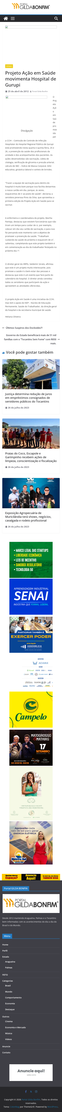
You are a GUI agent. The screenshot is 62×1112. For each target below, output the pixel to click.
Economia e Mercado (15, 1027)
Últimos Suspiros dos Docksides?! (24, 327)
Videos (8, 1039)
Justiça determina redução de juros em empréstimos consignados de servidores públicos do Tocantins (28, 397)
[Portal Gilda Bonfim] (5, 18)
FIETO (5, 974)
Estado (9, 66)
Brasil (8, 985)
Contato (6, 1052)
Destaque (10, 1009)
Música (8, 1033)
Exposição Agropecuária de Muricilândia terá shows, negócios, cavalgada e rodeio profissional (28, 516)
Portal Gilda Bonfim (40, 91)
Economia (10, 1003)
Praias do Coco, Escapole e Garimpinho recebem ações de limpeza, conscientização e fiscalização (31, 457)
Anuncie (6, 1046)
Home (5, 944)
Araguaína (10, 961)
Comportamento (13, 997)
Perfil (4, 950)
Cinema (9, 1021)
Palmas (8, 967)
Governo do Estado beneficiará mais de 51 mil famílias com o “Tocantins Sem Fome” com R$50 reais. (30, 339)
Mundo (8, 991)
